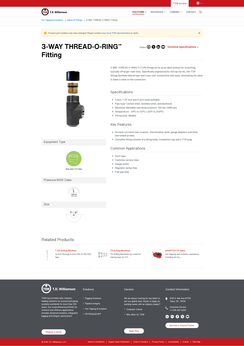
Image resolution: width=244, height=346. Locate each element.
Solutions (88, 289)
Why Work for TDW (135, 314)
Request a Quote (53, 331)
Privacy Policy (158, 341)
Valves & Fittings (74, 20)
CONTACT (191, 11)
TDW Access (180, 3)
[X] (153, 46)
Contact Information (177, 289)
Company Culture (134, 309)
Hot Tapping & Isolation (52, 20)
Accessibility (173, 341)
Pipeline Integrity (92, 303)
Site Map (196, 341)
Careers (129, 289)
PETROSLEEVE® (93, 313)
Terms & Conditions (96, 341)
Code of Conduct (140, 341)
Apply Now (134, 330)
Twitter (183, 316)
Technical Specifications (181, 47)
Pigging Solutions (93, 298)
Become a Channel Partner (182, 325)
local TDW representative (118, 33)
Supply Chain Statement (118, 341)
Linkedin (167, 316)
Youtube (188, 316)
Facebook (178, 316)
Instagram (173, 316)
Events (186, 341)
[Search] (200, 12)
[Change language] (199, 3)
